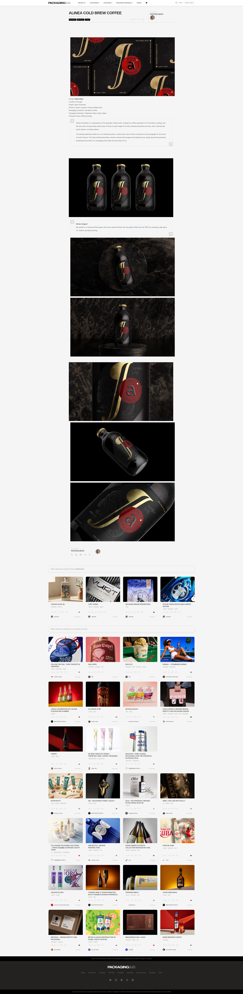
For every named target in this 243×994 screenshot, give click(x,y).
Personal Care (101, 758)
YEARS (139, 3)
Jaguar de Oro (57, 892)
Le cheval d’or (94, 709)
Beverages (80, 19)
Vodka (101, 606)
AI (163, 803)
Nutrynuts (56, 801)
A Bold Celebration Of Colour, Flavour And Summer (64, 710)
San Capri (92, 664)
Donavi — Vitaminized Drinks (175, 664)
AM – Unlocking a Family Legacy (101, 801)
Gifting (133, 939)
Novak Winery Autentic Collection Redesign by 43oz (137, 846)
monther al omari (58, 676)
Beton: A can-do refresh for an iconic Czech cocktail (102, 938)
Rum (176, 848)
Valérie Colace (94, 721)
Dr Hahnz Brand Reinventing (137, 604)
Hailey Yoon (94, 768)
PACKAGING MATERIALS (124, 3)
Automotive (53, 941)
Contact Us (92, 972)
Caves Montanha (170, 892)
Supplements (136, 760)
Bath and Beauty (92, 758)
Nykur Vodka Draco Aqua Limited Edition (177, 605)
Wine (95, 711)
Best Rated (72, 19)
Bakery (164, 713)
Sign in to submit (146, 958)
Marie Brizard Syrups (172, 937)
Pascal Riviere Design (171, 949)
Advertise (130, 972)
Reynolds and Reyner (134, 721)
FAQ (160, 972)
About (83, 972)
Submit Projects (189, 2)
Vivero (54, 754)
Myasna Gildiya (131, 709)
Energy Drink (172, 666)
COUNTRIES (107, 3)
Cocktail (95, 941)
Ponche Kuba (168, 845)
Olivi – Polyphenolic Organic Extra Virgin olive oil (137, 802)
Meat (131, 711)
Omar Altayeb (57, 949)
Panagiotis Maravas (133, 813)
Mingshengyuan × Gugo (135, 937)
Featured (121, 972)
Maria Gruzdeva (58, 768)
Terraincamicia (132, 892)
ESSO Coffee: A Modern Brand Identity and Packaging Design (176, 710)
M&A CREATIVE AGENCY (60, 721)
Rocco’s (129, 664)
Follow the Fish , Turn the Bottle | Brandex (65, 665)
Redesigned (185, 713)
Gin (101, 850)
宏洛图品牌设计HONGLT (134, 768)
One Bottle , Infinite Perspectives (96, 846)
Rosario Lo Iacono (58, 813)
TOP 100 (111, 972)
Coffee (87, 19)
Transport (60, 941)
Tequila (57, 895)
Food (134, 666)
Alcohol (90, 606)
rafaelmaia (156, 14)
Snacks (144, 666)
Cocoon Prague (95, 949)
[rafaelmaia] (152, 18)
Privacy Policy (141, 972)
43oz (130, 860)
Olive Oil (60, 606)
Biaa (92, 676)
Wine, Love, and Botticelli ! (174, 801)
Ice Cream (138, 666)
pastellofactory (132, 905)
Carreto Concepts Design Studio (61, 905)
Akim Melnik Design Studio (172, 676)
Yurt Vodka (93, 604)
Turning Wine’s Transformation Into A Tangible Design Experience (103, 893)
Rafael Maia (79, 99)
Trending (102, 972)
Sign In (181, 2)
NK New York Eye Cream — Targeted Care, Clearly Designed (103, 755)
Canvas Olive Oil (58, 604)
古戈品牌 (131, 949)
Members (152, 972)
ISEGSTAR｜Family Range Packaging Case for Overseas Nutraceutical (138, 756)
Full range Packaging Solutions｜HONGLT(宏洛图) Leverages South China (65, 848)
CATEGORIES (94, 3)
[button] (176, 3)
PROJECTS (81, 3)
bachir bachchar (169, 721)
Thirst (167, 860)
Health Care (128, 760)
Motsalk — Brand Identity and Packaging (64, 938)
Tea (102, 666)
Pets (127, 606)
